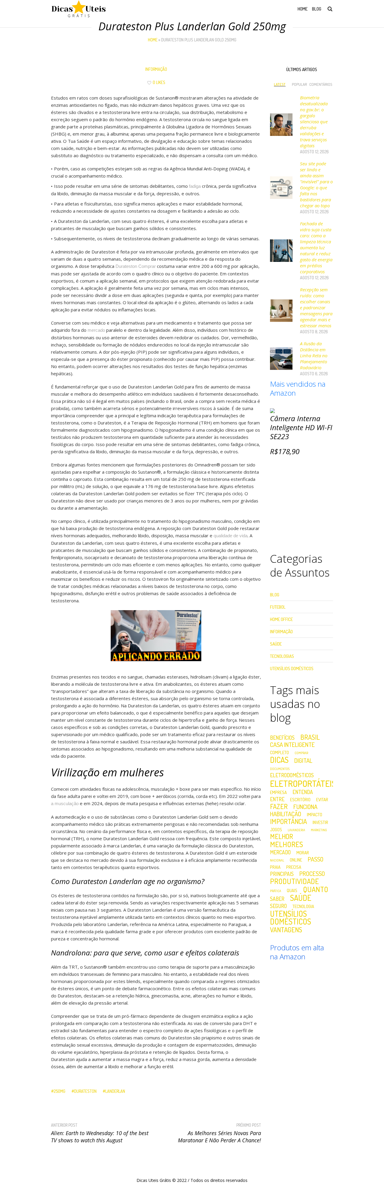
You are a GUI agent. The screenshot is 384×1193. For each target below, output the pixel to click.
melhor (281, 836)
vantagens (286, 929)
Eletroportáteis (303, 783)
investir (320, 822)
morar (302, 852)
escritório (300, 799)
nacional (277, 860)
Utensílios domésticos (290, 917)
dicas (279, 760)
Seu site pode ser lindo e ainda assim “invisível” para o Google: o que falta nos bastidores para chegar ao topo (316, 184)
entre (277, 799)
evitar (322, 799)
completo (279, 752)
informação (156, 69)
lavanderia (296, 830)
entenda (302, 792)
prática (275, 891)
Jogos (276, 829)
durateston (85, 1091)
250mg (59, 1091)
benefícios (282, 738)
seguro (278, 906)
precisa (293, 867)
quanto (315, 889)
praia (275, 867)
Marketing (319, 830)
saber (277, 899)
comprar (301, 753)
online (296, 860)
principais (282, 874)
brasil (310, 737)
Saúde (276, 644)
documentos (280, 769)
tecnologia (303, 906)
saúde (300, 898)
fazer (279, 806)
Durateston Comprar (136, 266)
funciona (305, 807)
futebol (278, 607)
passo (315, 859)
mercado (96, 330)
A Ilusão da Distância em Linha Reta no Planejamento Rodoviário (313, 355)
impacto (314, 814)
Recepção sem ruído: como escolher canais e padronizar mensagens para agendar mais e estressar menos (316, 307)
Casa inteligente (292, 745)
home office (281, 619)
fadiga (195, 186)
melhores (286, 844)
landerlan (115, 1091)
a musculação (65, 803)
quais (292, 890)
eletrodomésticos (292, 775)
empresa (278, 792)
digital (303, 760)
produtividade (294, 881)
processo (312, 874)
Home (153, 39)
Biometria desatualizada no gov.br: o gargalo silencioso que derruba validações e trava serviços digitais (314, 121)
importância (288, 821)
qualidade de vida (231, 535)
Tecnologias (282, 656)
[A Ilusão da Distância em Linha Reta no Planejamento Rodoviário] (281, 358)
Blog (274, 595)
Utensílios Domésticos (292, 668)
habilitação (285, 814)
